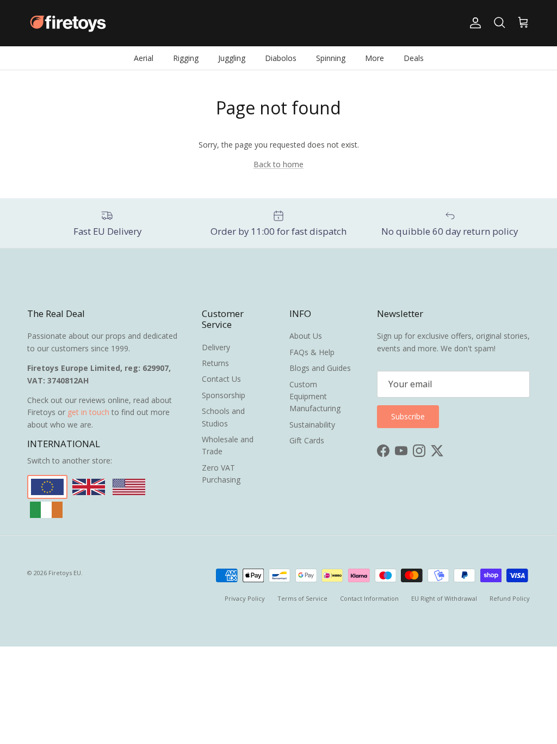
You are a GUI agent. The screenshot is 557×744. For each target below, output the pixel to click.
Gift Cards (306, 440)
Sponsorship (223, 395)
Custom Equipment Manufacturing (315, 396)
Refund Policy (510, 598)
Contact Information (369, 598)
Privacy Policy (245, 598)
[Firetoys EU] (68, 23)
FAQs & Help (312, 352)
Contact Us (221, 379)
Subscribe (408, 416)
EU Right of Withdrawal (444, 598)
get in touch (88, 412)
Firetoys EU (64, 573)
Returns (215, 363)
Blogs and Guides (320, 368)
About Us (305, 336)
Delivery (216, 347)
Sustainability (312, 424)
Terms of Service (302, 598)
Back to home (278, 164)
